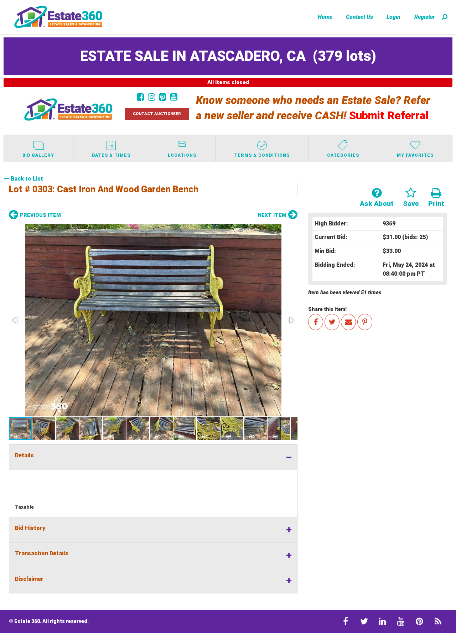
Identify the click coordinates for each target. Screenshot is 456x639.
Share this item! (327, 309)
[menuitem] (325, 17)
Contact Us (359, 17)
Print (436, 203)
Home (325, 17)
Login (393, 17)
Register (424, 17)
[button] (153, 320)
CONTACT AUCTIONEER (157, 113)
